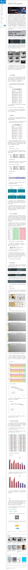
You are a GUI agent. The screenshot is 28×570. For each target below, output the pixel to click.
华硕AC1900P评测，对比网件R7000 (22, 531)
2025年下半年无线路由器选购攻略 (9, 562)
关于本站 (2, 23)
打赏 (17, 525)
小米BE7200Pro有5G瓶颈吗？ (24, 550)
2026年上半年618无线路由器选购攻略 (9, 551)
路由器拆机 (2, 5)
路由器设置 (2, 10)
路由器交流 (3, 2)
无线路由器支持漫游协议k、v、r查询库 (24, 563)
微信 (1, 27)
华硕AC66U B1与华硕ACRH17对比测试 (19, 543)
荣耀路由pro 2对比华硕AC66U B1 (9, 542)
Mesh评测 (2, 8)
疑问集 (1, 21)
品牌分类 (2, 14)
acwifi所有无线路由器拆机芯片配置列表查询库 (14, 563)
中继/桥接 (2, 17)
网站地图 (18, 567)
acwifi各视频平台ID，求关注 (19, 562)
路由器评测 (2, 4)
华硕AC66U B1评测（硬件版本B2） (15, 3)
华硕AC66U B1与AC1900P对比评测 (14, 542)
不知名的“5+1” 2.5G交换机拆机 (24, 542)
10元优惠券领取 (15, 511)
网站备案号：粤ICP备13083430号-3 (23, 567)
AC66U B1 (18, 528)
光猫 (1, 20)
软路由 (1, 11)
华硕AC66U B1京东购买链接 (12, 509)
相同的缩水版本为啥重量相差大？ (14, 550)
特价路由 (2, 7)
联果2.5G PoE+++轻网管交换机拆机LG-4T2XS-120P (19, 551)
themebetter (15, 567)
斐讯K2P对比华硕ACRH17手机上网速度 (12, 532)
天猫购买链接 (10, 511)
